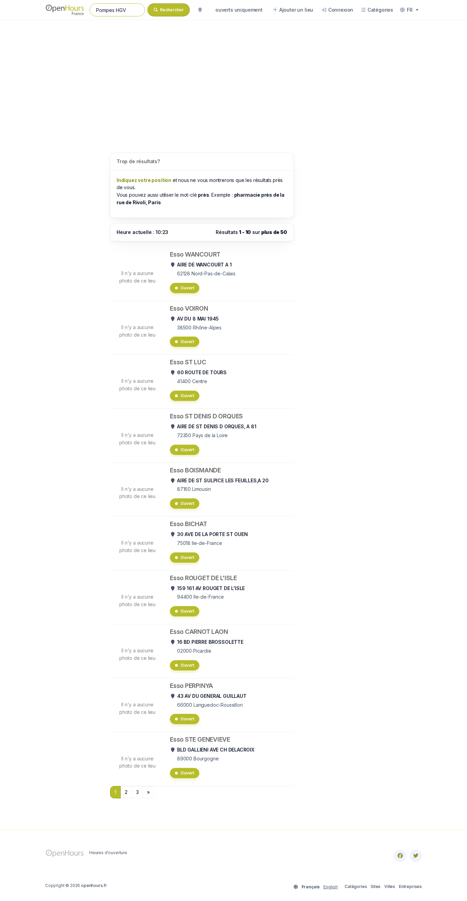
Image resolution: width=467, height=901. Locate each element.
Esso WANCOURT (195, 254)
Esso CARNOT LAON (199, 631)
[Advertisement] (233, 79)
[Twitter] (416, 856)
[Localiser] (200, 9)
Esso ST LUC (188, 362)
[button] (409, 9)
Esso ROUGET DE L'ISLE (203, 578)
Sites (376, 886)
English (330, 886)
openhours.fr (94, 885)
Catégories (356, 886)
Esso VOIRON (189, 308)
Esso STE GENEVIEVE (200, 739)
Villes (389, 886)
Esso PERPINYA (191, 685)
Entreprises (410, 886)
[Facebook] (400, 856)
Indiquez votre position (144, 180)
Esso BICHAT (188, 523)
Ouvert (187, 287)
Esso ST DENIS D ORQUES (206, 416)
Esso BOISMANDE (195, 470)
